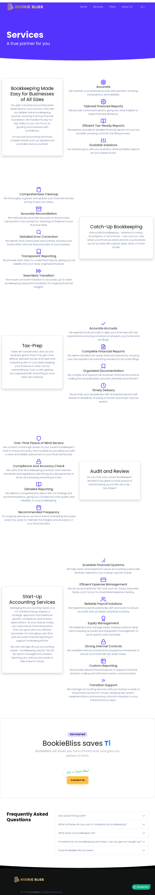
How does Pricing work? (72, 815)
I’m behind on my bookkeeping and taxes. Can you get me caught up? (100, 841)
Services (98, 6)
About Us (127, 6)
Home (80, 6)
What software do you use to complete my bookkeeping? (92, 824)
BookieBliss (35, 892)
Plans (112, 6)
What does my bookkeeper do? (77, 833)
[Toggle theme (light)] (143, 7)
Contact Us (78, 780)
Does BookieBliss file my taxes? (76, 850)
